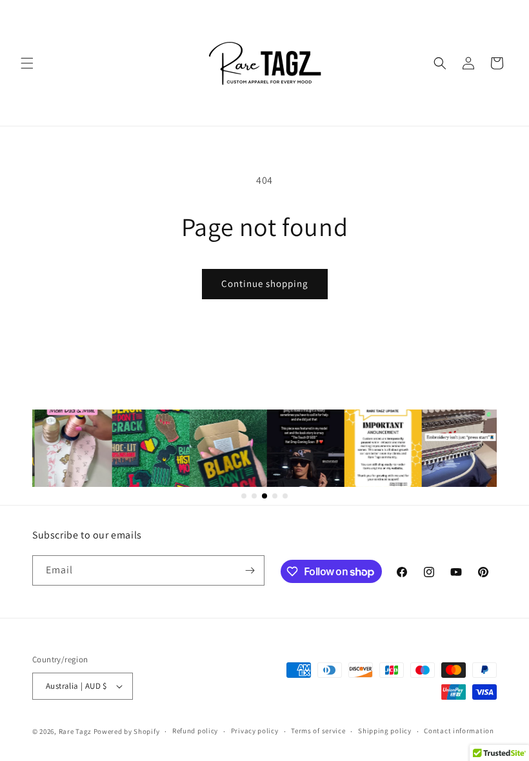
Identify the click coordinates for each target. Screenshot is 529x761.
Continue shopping (264, 283)
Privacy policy (255, 730)
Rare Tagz (75, 731)
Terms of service (318, 730)
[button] (27, 63)
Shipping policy (385, 730)
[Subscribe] (249, 570)
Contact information (459, 730)
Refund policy (195, 730)
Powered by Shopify (127, 731)
